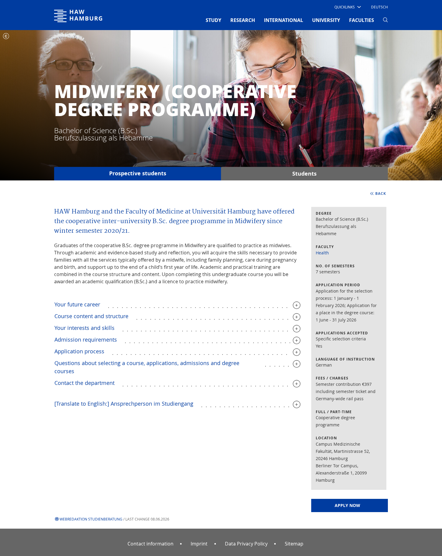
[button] (347, 7)
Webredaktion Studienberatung (91, 519)
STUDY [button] (213, 20)
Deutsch (379, 7)
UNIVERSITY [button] (326, 20)
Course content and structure (91, 316)
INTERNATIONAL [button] (283, 20)
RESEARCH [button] (242, 20)
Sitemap (294, 543)
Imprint (199, 543)
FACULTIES (361, 20)
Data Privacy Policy (246, 543)
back (380, 193)
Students (304, 173)
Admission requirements (85, 339)
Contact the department (84, 382)
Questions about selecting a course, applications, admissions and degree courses (146, 367)
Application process (79, 351)
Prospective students (137, 173)
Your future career (77, 304)
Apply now (347, 505)
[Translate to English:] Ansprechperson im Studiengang (123, 403)
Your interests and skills (84, 327)
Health (322, 253)
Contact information (150, 543)
